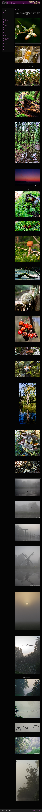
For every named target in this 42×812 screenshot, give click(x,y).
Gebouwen (6, 39)
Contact (6, 48)
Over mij (6, 47)
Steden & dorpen (7, 38)
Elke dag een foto (7, 43)
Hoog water (6, 30)
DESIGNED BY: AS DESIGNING (35, 810)
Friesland (6, 19)
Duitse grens (6, 20)
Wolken (5, 35)
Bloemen (6, 25)
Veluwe (5, 21)
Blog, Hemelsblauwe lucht (8, 46)
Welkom (6, 12)
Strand (5, 26)
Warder (5, 24)
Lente (5, 31)
